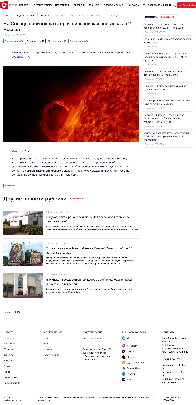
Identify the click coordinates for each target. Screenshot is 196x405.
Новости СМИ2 (11, 312)
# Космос (9, 185)
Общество (45, 15)
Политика (8, 338)
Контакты (133, 5)
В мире (7, 366)
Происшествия (11, 382)
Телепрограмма (43, 5)
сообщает (18, 56)
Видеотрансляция (92, 338)
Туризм (7, 371)
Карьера (47, 349)
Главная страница (12, 15)
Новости (30, 15)
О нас (46, 338)
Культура (8, 354)
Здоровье (8, 360)
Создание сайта (171, 397)
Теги (85, 343)
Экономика (9, 343)
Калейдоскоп (10, 377)
